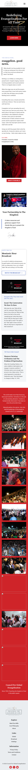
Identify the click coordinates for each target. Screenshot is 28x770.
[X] (14, 767)
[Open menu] (24, 3)
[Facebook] (10, 767)
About (14, 728)
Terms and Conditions (14, 752)
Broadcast (14, 739)
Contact (14, 755)
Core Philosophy (14, 726)
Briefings (14, 741)
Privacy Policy (14, 749)
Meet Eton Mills (14, 723)
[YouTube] (17, 767)
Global (14, 736)
